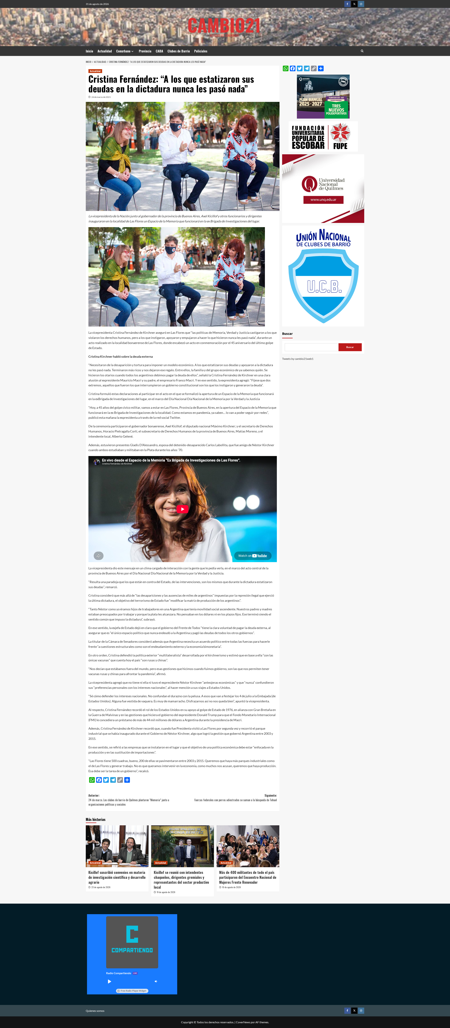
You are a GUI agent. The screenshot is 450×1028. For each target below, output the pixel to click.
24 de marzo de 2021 (101, 97)
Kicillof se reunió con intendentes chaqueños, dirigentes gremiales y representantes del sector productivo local (181, 880)
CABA (159, 51)
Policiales (200, 51)
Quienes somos (95, 1010)
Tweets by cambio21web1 (297, 358)
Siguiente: (235, 797)
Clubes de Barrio (179, 51)
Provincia (145, 51)
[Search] (362, 51)
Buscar (287, 333)
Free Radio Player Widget (133, 991)
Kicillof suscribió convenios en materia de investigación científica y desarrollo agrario (117, 877)
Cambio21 (224, 25)
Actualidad (105, 51)
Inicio (89, 51)
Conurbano (123, 51)
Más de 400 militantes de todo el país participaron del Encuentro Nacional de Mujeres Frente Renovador (247, 877)
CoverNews (243, 1022)
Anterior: (128, 799)
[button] (109, 981)
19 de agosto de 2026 (166, 892)
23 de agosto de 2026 (100, 887)
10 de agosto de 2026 (231, 887)
